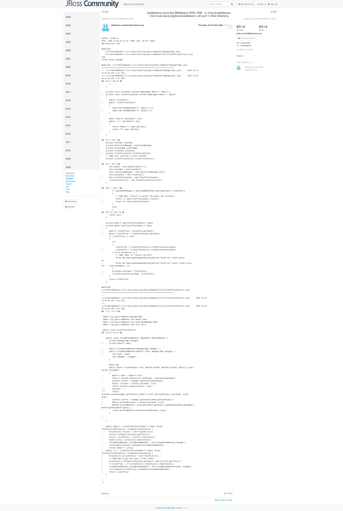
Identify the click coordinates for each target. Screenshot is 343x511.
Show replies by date (223, 500)
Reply (106, 493)
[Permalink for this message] (231, 27)
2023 (68, 42)
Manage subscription (248, 38)
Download (70, 206)
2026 (68, 16)
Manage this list (247, 4)
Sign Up (273, 4)
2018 (68, 83)
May (67, 191)
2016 (68, 100)
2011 (68, 142)
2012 (68, 133)
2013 (68, 125)
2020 (68, 66)
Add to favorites (246, 49)
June (68, 189)
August (69, 183)
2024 (68, 33)
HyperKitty (170, 507)
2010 (68, 150)
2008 (68, 167)
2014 (68, 117)
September (70, 181)
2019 (68, 75)
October (69, 178)
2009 (68, 158)
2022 (68, 50)
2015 (68, 108)
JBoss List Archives (133, 4)
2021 (68, 58)
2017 (68, 91)
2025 (68, 25)
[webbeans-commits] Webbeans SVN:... (118, 18)
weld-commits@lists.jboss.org (249, 33)
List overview (72, 201)
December (70, 173)
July (67, 186)
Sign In (263, 4)
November (70, 175)
